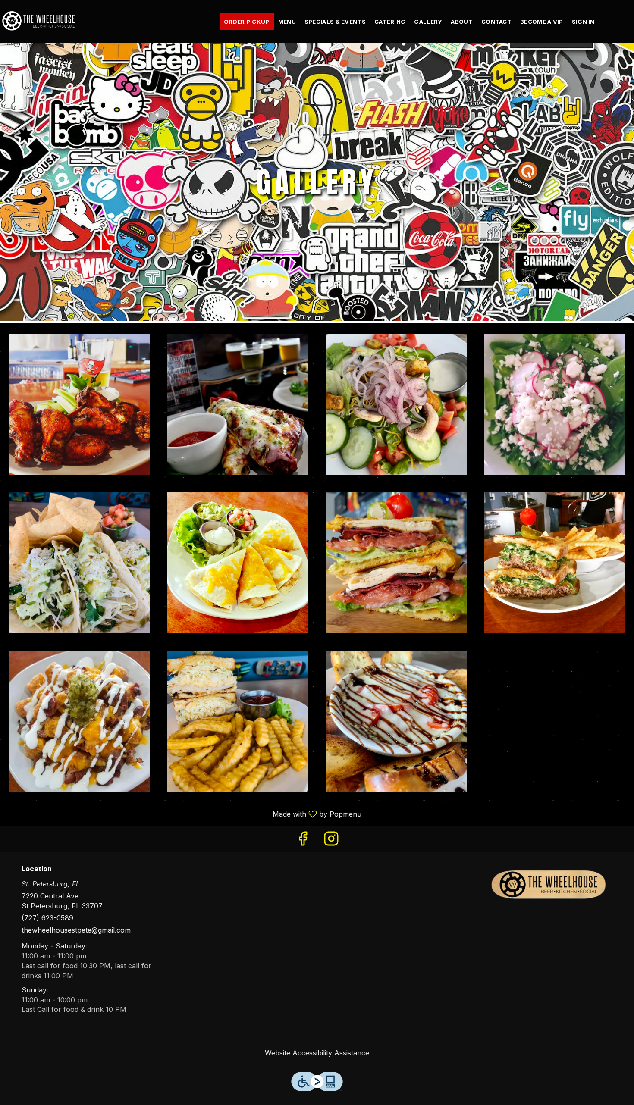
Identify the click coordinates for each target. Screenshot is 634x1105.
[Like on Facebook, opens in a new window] (303, 841)
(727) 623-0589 (47, 918)
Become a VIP (541, 21)
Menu (287, 21)
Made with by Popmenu (183, 813)
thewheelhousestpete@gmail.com (76, 930)
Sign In (583, 21)
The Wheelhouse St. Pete (548, 884)
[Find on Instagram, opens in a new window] (331, 841)
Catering (389, 21)
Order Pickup (247, 21)
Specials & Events (335, 21)
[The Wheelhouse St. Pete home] (39, 21)
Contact (496, 21)
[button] (79, 404)
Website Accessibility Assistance (317, 1053)
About (462, 21)
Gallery (428, 21)
